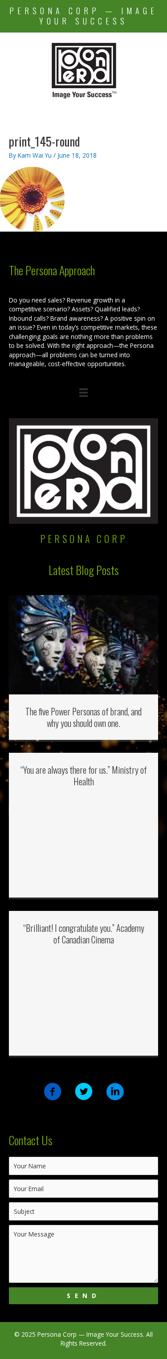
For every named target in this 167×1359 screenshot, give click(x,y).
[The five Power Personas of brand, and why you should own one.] (83, 644)
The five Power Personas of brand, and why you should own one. (83, 717)
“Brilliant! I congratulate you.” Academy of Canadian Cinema (83, 933)
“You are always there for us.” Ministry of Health (83, 775)
